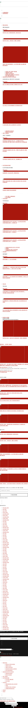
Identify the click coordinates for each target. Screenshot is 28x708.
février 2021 (5, 539)
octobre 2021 (5, 530)
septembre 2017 (6, 597)
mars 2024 (5, 510)
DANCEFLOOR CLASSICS (12, 74)
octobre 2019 (5, 560)
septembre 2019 (6, 562)
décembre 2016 (6, 610)
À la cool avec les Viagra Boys (10, 400)
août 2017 (5, 598)
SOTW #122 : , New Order (15, 338)
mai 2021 (4, 535)
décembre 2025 (6, 507)
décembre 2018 (6, 574)
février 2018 (5, 589)
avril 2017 (5, 604)
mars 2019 (5, 570)
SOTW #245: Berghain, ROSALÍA (12, 32)
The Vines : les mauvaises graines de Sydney (14, 483)
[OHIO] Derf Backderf (9, 190)
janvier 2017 (5, 609)
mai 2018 (4, 585)
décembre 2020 (6, 542)
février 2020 (5, 554)
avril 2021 (5, 536)
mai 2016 (4, 620)
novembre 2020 (6, 544)
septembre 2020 (6, 547)
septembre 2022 (6, 519)
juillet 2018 (5, 582)
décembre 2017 (6, 592)
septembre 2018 (6, 579)
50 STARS (8, 197)
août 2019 (5, 563)
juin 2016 (4, 618)
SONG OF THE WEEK (11, 71)
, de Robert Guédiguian (12, 105)
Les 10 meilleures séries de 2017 (13, 84)
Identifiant (2, 702)
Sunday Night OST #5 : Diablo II (12, 159)
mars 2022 (5, 524)
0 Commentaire (3, 372)
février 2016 (5, 624)
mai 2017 (4, 603)
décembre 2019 (6, 557)
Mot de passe (2, 704)
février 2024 (5, 512)
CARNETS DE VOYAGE (11, 249)
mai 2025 (4, 509)
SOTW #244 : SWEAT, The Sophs (12, 40)
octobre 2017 (5, 595)
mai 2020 (4, 550)
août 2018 (5, 580)
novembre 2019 (6, 559)
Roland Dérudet (3, 367)
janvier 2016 (5, 626)
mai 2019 (4, 567)
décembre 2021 (6, 527)
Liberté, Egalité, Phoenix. (11, 173)
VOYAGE (5, 198)
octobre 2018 (5, 577)
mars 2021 (5, 538)
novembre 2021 (6, 529)
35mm (7, 248)
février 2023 (5, 515)
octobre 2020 (5, 545)
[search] (12, 649)
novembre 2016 (6, 612)
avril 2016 (5, 621)
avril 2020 (5, 551)
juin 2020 (4, 548)
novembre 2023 (6, 513)
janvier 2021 (5, 541)
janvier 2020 (5, 556)
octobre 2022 (5, 518)
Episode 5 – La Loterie (9, 259)
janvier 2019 (5, 573)
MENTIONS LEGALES (6, 655)
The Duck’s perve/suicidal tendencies (12, 410)
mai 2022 (4, 521)
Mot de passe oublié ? (18, 707)
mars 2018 (5, 588)
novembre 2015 (6, 629)
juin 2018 (4, 583)
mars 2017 (5, 606)
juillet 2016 (5, 617)
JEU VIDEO (6, 133)
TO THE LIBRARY (10, 196)
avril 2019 (5, 568)
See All (5, 29)
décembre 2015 (6, 627)
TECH (4, 284)
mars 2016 (5, 623)
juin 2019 (4, 565)
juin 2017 (4, 601)
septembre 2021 (6, 532)
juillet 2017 (5, 600)
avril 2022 (5, 523)
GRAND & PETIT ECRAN (9, 76)
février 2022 (5, 526)
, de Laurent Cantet (12, 124)
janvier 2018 (5, 591)
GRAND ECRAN (9, 131)
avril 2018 (5, 586)
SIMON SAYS (8, 72)
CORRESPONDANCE (10, 250)
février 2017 (5, 607)
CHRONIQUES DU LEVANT (12, 247)
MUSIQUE (5, 25)
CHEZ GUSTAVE (9, 73)
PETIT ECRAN (9, 132)
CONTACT (5, 13)
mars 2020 (5, 553)
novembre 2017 (6, 594)
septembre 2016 (6, 615)
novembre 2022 (6, 516)
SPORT (4, 251)
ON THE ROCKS (9, 670)
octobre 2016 (5, 614)
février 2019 (5, 571)
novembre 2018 (6, 576)
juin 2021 (4, 533)
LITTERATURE (7, 165)
